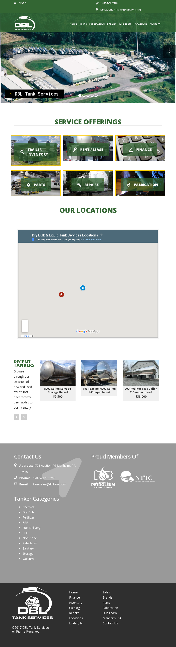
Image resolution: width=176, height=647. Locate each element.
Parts (83, 24)
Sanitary (28, 548)
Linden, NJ (76, 623)
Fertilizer (28, 517)
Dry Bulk (28, 512)
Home (73, 592)
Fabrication (97, 24)
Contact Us (110, 623)
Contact (155, 24)
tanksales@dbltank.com (49, 484)
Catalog (74, 608)
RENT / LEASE (91, 149)
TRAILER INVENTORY (37, 152)
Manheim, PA (112, 618)
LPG (25, 533)
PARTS (39, 184)
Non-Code (30, 538)
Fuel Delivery (31, 528)
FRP (25, 522)
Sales (73, 24)
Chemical (29, 507)
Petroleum (30, 543)
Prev (16, 417)
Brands (107, 597)
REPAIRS (92, 184)
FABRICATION (146, 184)
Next (24, 417)
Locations (140, 24)
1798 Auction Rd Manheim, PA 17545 (120, 9)
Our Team (125, 24)
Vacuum (28, 559)
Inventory (75, 603)
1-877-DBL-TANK (109, 3)
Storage (28, 553)
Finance (74, 597)
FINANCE (144, 149)
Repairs (111, 24)
